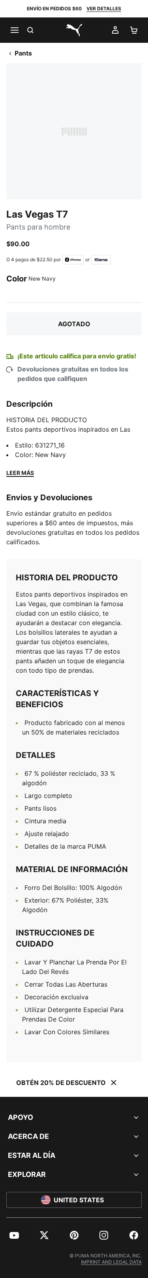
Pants (23, 53)
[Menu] (14, 30)
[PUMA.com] (74, 30)
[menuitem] (14, 1235)
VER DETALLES (103, 8)
